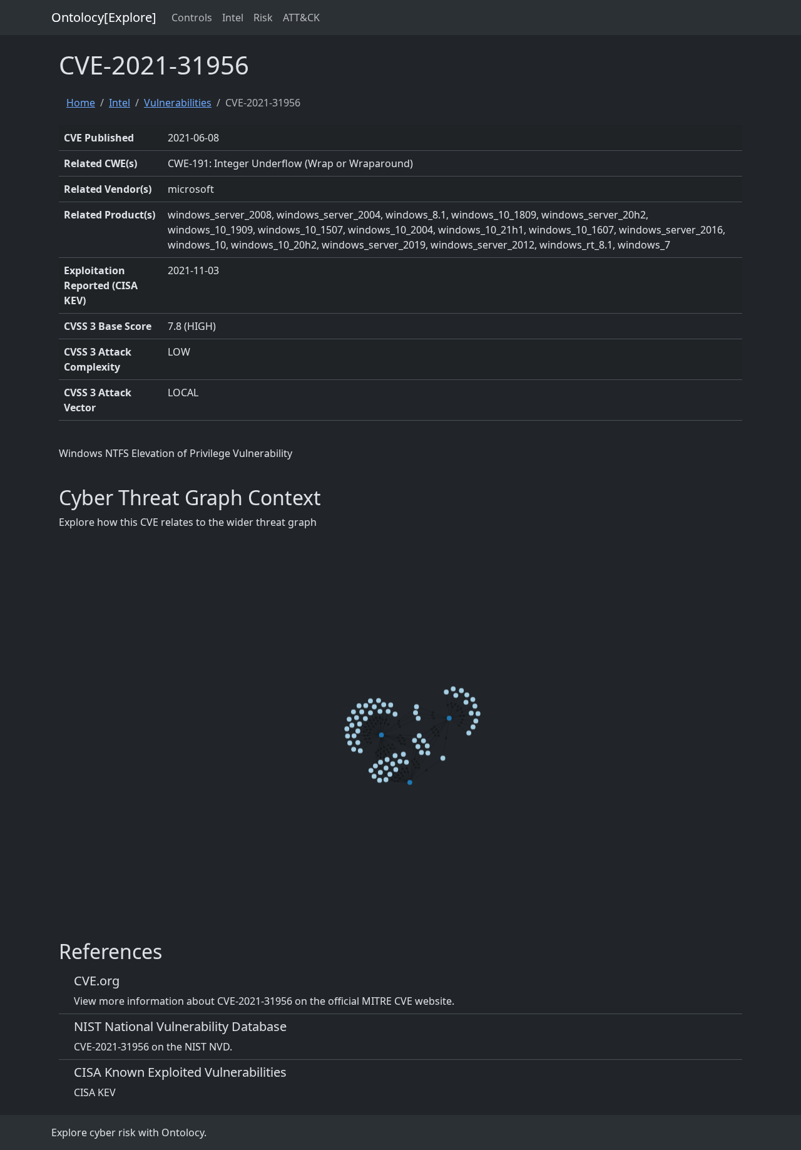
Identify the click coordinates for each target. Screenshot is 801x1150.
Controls (191, 17)
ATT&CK (301, 17)
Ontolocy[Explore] (103, 17)
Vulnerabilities (178, 103)
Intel (232, 17)
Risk (263, 17)
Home (80, 103)
